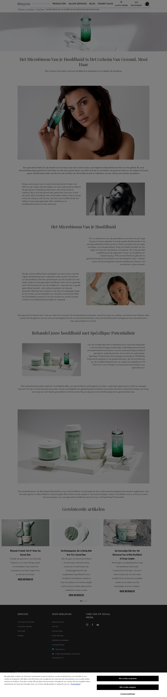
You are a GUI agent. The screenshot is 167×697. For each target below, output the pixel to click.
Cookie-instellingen (127, 694)
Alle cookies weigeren (128, 687)
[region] (83, 685)
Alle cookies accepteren (128, 678)
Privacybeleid (75, 684)
